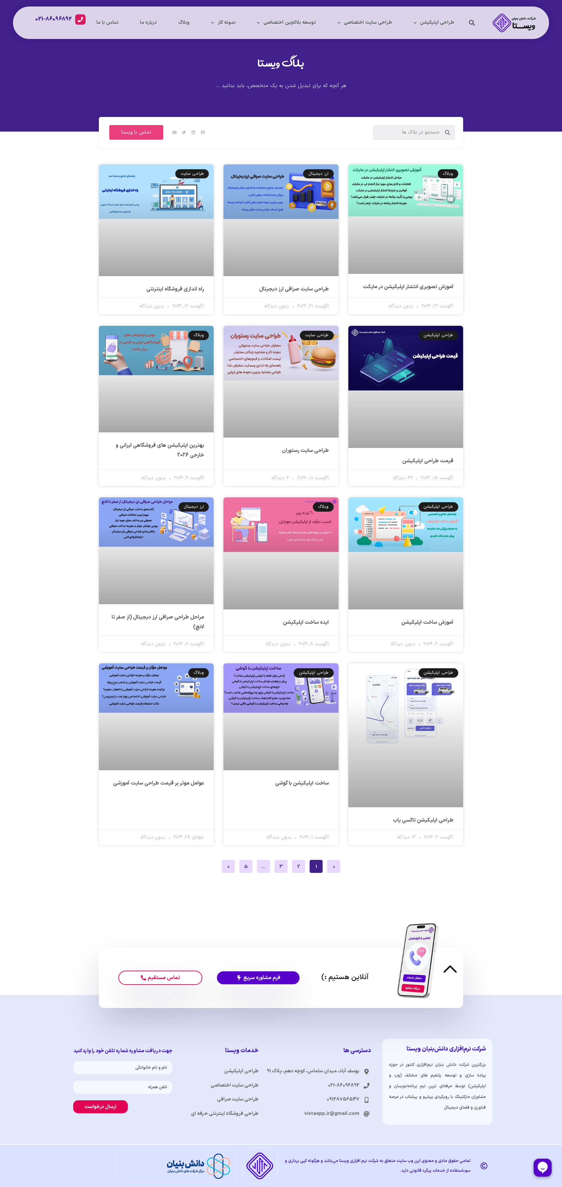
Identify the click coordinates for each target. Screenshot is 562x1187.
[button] (472, 23)
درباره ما (148, 22)
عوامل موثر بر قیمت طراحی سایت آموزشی (158, 783)
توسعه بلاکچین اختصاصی (289, 22)
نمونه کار (226, 22)
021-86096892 (53, 19)
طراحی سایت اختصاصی (368, 22)
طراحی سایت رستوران (305, 450)
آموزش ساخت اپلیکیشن (427, 622)
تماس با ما (107, 22)
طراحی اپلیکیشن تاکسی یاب (423, 820)
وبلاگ (184, 22)
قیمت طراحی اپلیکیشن (427, 461)
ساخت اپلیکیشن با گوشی (302, 783)
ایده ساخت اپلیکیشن (306, 622)
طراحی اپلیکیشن (437, 22)
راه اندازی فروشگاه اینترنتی (175, 289)
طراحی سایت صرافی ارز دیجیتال (294, 289)
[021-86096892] (80, 19)
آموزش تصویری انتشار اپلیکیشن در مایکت (408, 287)
